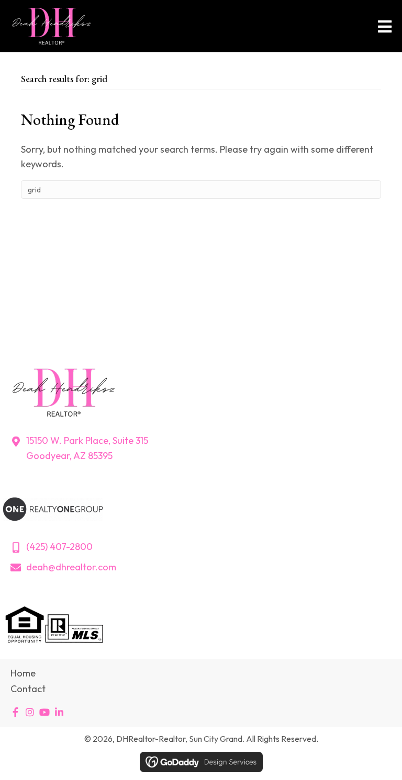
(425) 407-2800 (59, 547)
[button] (15, 712)
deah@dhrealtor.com (71, 567)
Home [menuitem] (23, 673)
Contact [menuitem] (28, 689)
